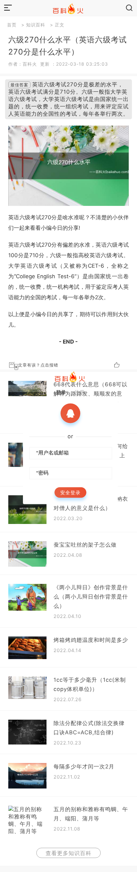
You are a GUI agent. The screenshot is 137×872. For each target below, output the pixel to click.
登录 (61, 392)
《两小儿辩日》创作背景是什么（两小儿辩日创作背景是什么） (91, 596)
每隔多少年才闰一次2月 (84, 766)
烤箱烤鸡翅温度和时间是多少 (91, 640)
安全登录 (70, 492)
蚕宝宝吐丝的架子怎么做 (85, 544)
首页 (12, 24)
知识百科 (35, 24)
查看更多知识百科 (68, 853)
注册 (80, 392)
